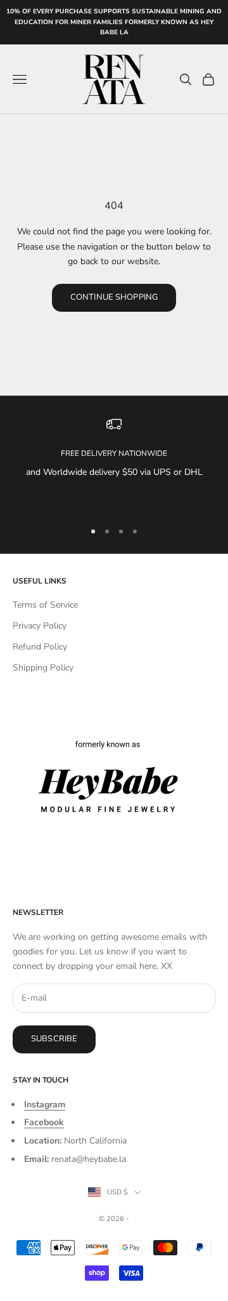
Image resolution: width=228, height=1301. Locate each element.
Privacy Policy (39, 626)
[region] (114, 463)
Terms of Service (45, 605)
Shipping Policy (43, 668)
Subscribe (54, 1038)
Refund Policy (40, 647)
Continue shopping (114, 297)
